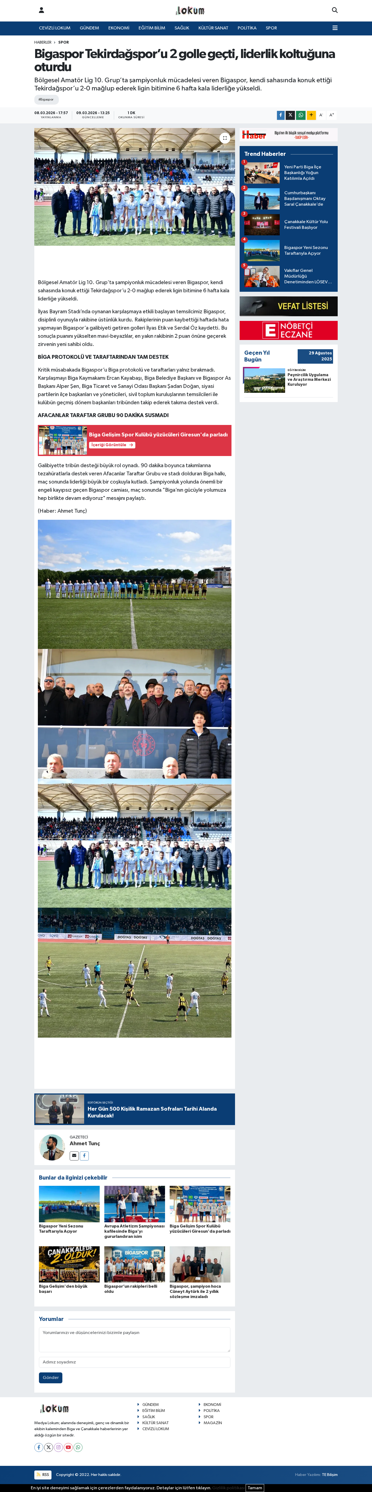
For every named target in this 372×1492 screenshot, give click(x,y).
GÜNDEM (89, 28)
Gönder (51, 1377)
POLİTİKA (247, 28)
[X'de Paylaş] (290, 115)
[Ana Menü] (335, 28)
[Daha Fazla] (311, 115)
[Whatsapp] (78, 1447)
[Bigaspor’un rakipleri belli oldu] (134, 1264)
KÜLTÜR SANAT (213, 28)
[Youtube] (68, 1447)
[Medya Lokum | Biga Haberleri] (190, 10)
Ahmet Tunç (85, 1143)
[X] (48, 1447)
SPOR (271, 28)
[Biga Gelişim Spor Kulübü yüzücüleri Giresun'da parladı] (200, 1204)
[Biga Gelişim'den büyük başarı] (69, 1264)
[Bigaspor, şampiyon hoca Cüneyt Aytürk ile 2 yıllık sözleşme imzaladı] (200, 1264)
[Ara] (335, 10)
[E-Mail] (74, 1155)
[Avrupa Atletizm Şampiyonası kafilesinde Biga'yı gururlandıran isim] (134, 1204)
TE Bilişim (330, 1475)
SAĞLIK (182, 28)
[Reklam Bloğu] (289, 134)
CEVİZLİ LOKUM (55, 28)
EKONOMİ (118, 28)
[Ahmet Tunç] (52, 1147)
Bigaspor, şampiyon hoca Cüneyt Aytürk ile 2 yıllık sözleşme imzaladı (195, 1291)
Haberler (42, 42)
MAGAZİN (213, 1423)
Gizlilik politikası (228, 1488)
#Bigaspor (45, 99)
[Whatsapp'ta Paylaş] (301, 115)
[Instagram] (58, 1447)
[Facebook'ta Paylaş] (281, 115)
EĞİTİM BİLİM (152, 28)
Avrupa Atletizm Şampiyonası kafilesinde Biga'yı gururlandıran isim (134, 1231)
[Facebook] (84, 1155)
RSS (45, 1475)
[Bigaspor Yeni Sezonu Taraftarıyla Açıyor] (69, 1204)
